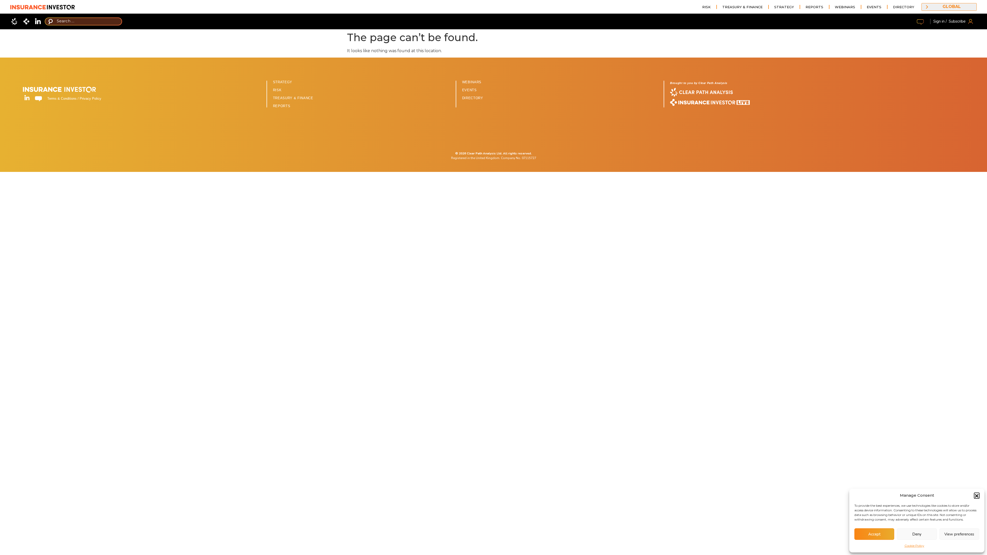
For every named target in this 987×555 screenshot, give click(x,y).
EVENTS (469, 90)
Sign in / (940, 21)
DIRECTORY (472, 98)
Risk (706, 7)
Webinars (845, 7)
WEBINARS (471, 82)
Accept (874, 534)
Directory (903, 7)
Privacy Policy (90, 98)
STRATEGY (282, 82)
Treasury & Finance (742, 7)
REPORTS (281, 106)
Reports (814, 7)
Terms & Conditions (62, 98)
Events (874, 7)
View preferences (959, 534)
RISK (277, 90)
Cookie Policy (914, 546)
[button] (976, 495)
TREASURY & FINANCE (293, 98)
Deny (916, 534)
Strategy (784, 7)
